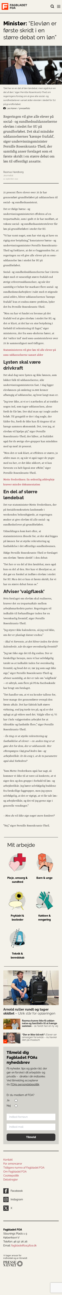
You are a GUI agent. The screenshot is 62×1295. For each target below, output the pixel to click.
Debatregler (10, 1179)
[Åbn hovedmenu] (59, 7)
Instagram (17, 1199)
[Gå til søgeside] (52, 6)
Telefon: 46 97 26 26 (15, 1241)
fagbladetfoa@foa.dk (24, 1245)
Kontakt (8, 1159)
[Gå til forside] (26, 6)
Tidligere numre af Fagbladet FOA (23, 1167)
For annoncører (12, 1163)
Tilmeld (31, 1137)
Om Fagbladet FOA (15, 1171)
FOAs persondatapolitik (25, 1084)
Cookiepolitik (11, 1175)
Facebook (17, 1190)
